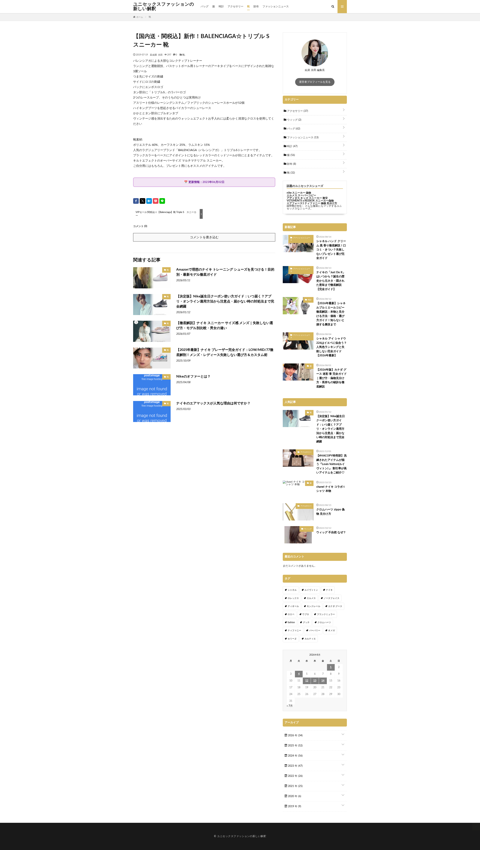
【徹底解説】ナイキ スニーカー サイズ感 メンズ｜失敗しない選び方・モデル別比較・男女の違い (224, 325)
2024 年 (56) (295, 755)
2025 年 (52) (295, 745)
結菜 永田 (157, 54)
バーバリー (314, 630)
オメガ (331, 630)
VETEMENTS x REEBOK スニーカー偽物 (310, 200)
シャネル (292, 590)
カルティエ (310, 639)
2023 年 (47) (295, 766)
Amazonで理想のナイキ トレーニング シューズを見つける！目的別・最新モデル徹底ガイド (225, 272)
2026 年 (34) (295, 735)
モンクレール (313, 606)
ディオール (293, 606)
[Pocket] (155, 201)
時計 (221, 6)
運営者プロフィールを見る (315, 82)
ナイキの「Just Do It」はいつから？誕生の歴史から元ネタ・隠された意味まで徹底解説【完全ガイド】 (330, 281)
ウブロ (305, 614)
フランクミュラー (326, 614)
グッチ (306, 622)
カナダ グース (335, 606)
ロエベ (291, 614)
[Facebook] (136, 201)
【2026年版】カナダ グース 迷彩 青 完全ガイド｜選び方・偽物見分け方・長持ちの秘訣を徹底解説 (331, 378)
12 (306, 680)
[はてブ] (149, 201)
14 (322, 680)
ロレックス (293, 598)
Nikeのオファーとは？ (193, 376)
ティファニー (294, 630)
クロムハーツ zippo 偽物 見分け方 (330, 511)
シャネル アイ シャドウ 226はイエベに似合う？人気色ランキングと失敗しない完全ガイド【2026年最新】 (331, 347)
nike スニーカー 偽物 (299, 193)
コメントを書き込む (204, 237)
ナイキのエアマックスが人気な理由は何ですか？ (213, 403)
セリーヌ (292, 639)
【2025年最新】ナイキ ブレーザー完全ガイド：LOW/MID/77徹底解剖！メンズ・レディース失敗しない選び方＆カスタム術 (224, 352)
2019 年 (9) (294, 806)
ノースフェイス (331, 598)
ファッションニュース (275, 6)
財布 (256, 6)
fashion (291, 622)
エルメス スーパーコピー (301, 195)
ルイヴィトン (311, 590)
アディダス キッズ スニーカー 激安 (307, 198)
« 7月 (290, 706)
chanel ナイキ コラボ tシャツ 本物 (330, 489)
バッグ (204, 6)
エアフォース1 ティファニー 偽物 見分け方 (312, 203)
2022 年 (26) (295, 776)
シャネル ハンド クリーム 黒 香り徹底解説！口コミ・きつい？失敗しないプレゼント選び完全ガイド (331, 250)
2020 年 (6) (294, 796)
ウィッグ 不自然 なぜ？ (331, 532)
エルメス (311, 598)
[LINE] (162, 201)
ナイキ (329, 590)
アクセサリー (235, 6)
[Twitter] (142, 201)
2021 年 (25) (295, 786)
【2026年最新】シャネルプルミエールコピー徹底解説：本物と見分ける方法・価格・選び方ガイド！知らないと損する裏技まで (331, 314)
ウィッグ (293, 120)
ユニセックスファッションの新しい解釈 (163, 6)
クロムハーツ (324, 622)
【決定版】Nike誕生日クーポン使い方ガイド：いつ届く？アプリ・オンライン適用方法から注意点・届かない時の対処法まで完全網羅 (225, 301)
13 (314, 680)
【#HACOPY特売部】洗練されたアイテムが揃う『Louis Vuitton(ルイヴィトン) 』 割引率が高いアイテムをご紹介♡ (331, 464)
